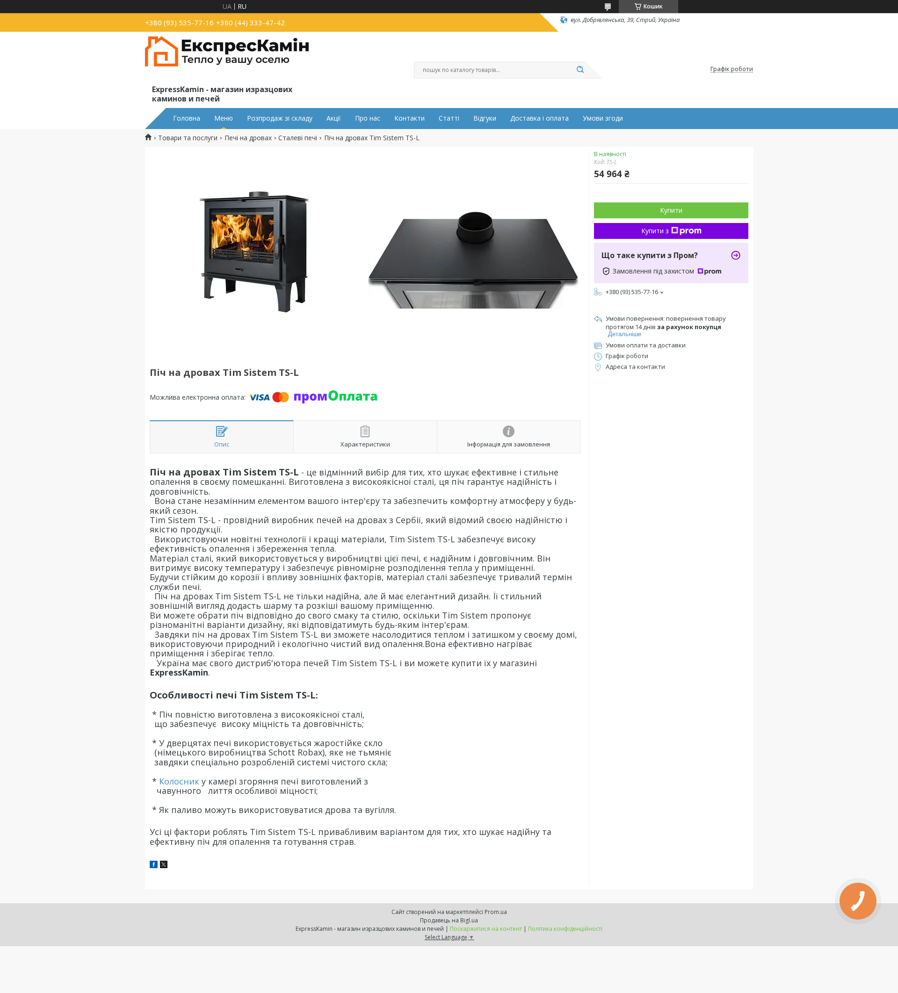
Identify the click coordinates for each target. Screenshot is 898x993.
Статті (449, 118)
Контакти (409, 118)
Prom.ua (496, 912)
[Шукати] (580, 70)
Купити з (655, 230)
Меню (223, 118)
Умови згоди (603, 118)
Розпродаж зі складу (279, 118)
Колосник (179, 781)
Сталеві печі (297, 138)
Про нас (367, 118)
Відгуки (484, 118)
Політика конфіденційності (565, 929)
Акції (333, 118)
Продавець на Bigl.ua (449, 920)
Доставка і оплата (539, 118)
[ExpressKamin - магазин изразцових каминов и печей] (227, 59)
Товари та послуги (187, 138)
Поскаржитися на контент (486, 929)
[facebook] (154, 865)
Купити (671, 210)
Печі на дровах (248, 138)
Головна (186, 118)
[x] (163, 865)
